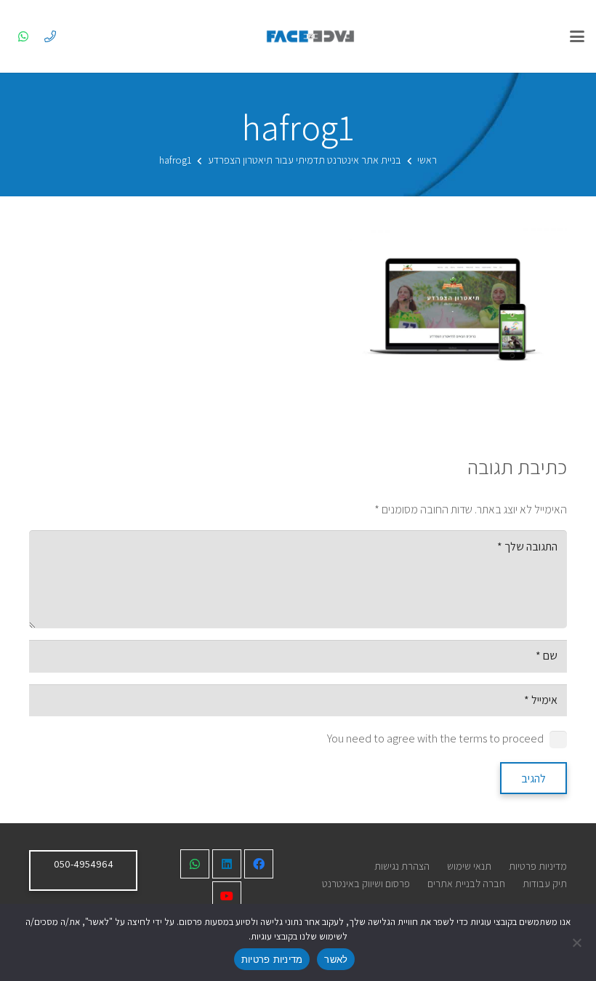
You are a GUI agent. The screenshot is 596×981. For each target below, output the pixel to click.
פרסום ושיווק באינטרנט (366, 883)
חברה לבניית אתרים (466, 883)
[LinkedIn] (226, 863)
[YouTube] (226, 895)
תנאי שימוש (469, 866)
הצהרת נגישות (402, 866)
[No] (578, 942)
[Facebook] (258, 863)
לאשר (335, 959)
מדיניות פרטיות (538, 866)
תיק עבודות (545, 883)
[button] (577, 36)
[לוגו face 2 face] (310, 36)
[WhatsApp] (23, 36)
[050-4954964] (50, 36)
